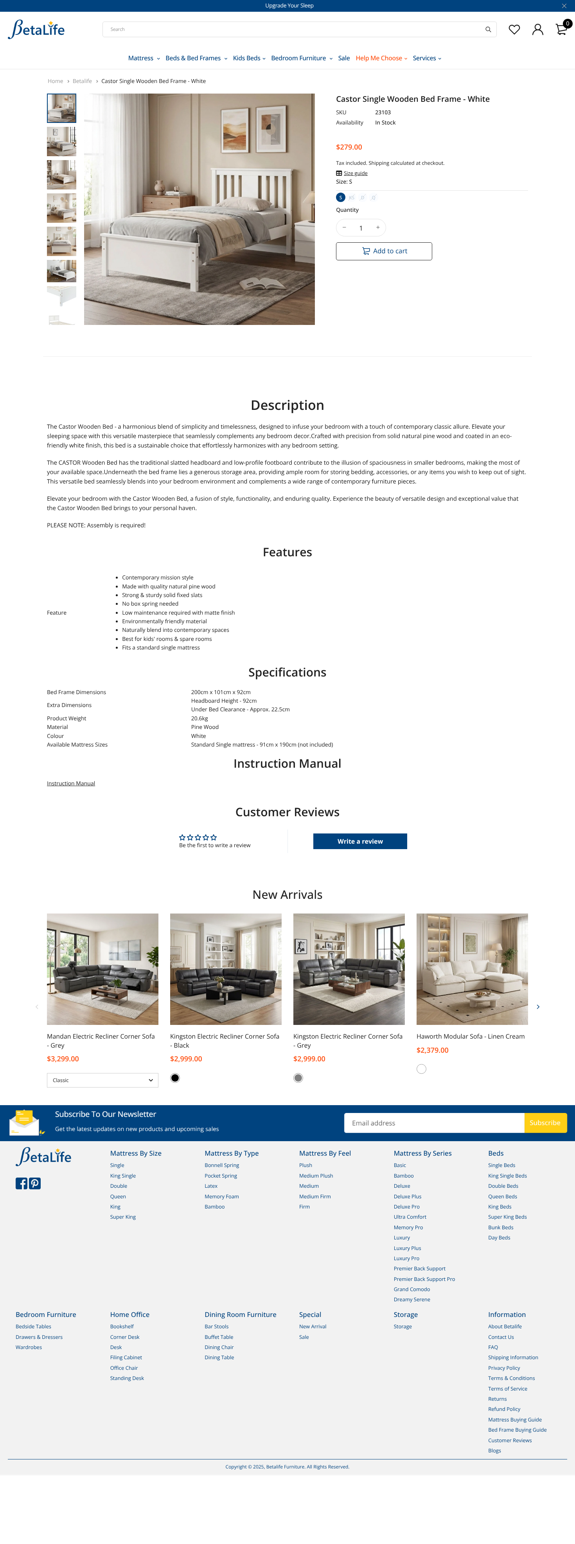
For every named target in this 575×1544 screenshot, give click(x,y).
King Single (123, 1175)
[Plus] (378, 227)
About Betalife (505, 1326)
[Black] (175, 1078)
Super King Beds (507, 1217)
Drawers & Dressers (39, 1336)
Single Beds (501, 1165)
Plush (305, 1165)
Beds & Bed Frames (193, 58)
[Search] (488, 29)
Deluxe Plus (408, 1196)
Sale (344, 58)
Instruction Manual (71, 783)
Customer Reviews (510, 1440)
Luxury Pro (407, 1258)
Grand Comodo (412, 1289)
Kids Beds (247, 58)
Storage (403, 1326)
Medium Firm (315, 1196)
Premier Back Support (420, 1268)
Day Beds (499, 1237)
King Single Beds (507, 1175)
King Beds (500, 1206)
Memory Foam (222, 1196)
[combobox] (299, 29)
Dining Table (219, 1357)
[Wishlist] (514, 29)
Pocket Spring (221, 1175)
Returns (497, 1398)
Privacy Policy (504, 1367)
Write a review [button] (360, 841)
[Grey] (298, 1078)
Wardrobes (29, 1347)
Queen (118, 1196)
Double (119, 1185)
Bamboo (215, 1206)
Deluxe (402, 1185)
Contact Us (501, 1336)
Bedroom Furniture (299, 58)
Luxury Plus (407, 1248)
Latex (211, 1185)
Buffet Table (219, 1336)
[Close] (563, 6)
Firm (304, 1206)
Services (424, 58)
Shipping (378, 162)
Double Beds (503, 1185)
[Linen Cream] (421, 1069)
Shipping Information (513, 1357)
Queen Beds (502, 1196)
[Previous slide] (37, 1006)
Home (56, 81)
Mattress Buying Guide (515, 1419)
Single (117, 1165)
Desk (116, 1347)
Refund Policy (504, 1409)
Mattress (141, 58)
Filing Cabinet (126, 1357)
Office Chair (124, 1367)
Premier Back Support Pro (424, 1278)
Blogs (494, 1450)
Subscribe (545, 1122)
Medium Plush (316, 1175)
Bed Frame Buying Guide (517, 1429)
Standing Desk (127, 1378)
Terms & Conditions (511, 1378)
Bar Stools (216, 1326)
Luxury (402, 1237)
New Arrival (313, 1326)
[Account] (538, 29)
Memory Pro (408, 1227)
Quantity (347, 210)
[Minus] (344, 227)
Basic (400, 1165)
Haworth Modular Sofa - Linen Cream (471, 1036)
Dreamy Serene (412, 1299)
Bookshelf (122, 1326)
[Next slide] (538, 1006)
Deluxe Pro (407, 1206)
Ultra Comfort (410, 1217)
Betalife (83, 81)
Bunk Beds (500, 1227)
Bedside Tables (33, 1326)
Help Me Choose (379, 58)
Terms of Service (507, 1388)
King (115, 1206)
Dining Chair (219, 1347)
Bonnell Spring (222, 1165)
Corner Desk (125, 1336)
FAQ (493, 1347)
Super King (123, 1217)
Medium (309, 1185)
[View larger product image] (303, 312)
